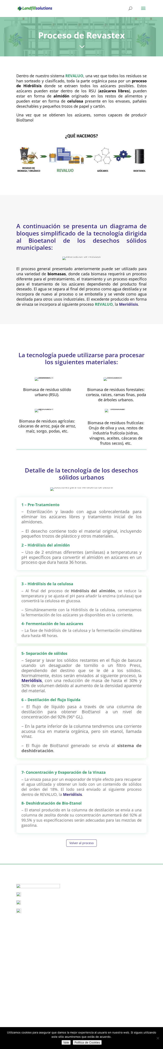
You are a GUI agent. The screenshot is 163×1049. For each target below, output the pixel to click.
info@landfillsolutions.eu (40, 895)
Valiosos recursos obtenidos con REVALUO (46, 978)
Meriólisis (128, 304)
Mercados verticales (30, 984)
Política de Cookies (29, 1019)
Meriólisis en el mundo (32, 934)
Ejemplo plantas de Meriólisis (37, 928)
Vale (66, 1042)
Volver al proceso (81, 843)
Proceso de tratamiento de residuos (41, 973)
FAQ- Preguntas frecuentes (35, 990)
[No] (158, 1038)
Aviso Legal (24, 1012)
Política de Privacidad (31, 1025)
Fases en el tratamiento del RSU (39, 940)
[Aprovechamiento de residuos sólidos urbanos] (81, 177)
